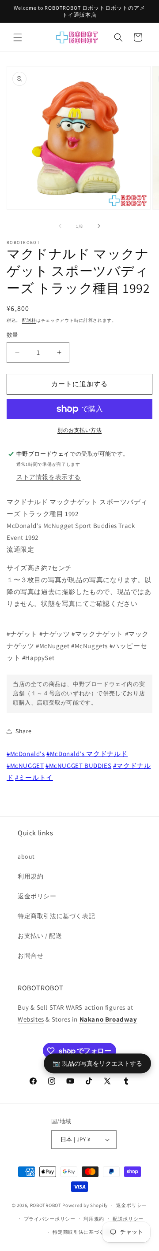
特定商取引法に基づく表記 (56, 916)
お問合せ (30, 955)
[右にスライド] (99, 226)
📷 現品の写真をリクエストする (97, 1062)
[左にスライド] (60, 226)
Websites (31, 1019)
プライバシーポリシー (50, 1219)
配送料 (29, 320)
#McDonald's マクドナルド (87, 753)
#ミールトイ (34, 777)
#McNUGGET (25, 765)
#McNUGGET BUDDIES (78, 765)
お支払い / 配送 (40, 936)
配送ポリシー (128, 1219)
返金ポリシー (37, 896)
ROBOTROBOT (45, 1205)
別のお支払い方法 (79, 430)
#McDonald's (26, 753)
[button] (17, 37)
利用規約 (30, 876)
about (26, 856)
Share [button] (23, 731)
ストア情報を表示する (48, 477)
